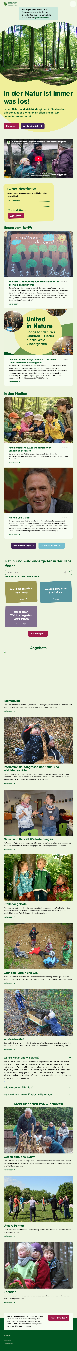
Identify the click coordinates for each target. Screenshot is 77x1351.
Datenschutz (8, 1344)
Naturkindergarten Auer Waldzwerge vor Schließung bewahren (30, 449)
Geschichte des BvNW (19, 1157)
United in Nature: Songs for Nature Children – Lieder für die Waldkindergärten (32, 361)
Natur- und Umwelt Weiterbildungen (28, 839)
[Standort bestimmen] (65, 572)
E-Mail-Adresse (14, 200)
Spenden (10, 1292)
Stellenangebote (15, 904)
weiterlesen (13, 304)
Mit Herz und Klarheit (19, 517)
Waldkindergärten (31, 126)
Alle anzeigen (37, 633)
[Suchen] (69, 572)
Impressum (7, 1340)
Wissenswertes (14, 1039)
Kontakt (7, 1335)
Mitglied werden (58, 1318)
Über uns (10, 126)
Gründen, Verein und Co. (21, 973)
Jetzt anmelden (42, 17)
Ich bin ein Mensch (18, 210)
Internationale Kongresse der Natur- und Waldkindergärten (31, 768)
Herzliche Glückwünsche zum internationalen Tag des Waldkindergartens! (34, 283)
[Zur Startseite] (9, 3)
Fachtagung (12, 701)
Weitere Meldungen (22, 545)
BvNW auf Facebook (50, 545)
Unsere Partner (14, 1225)
